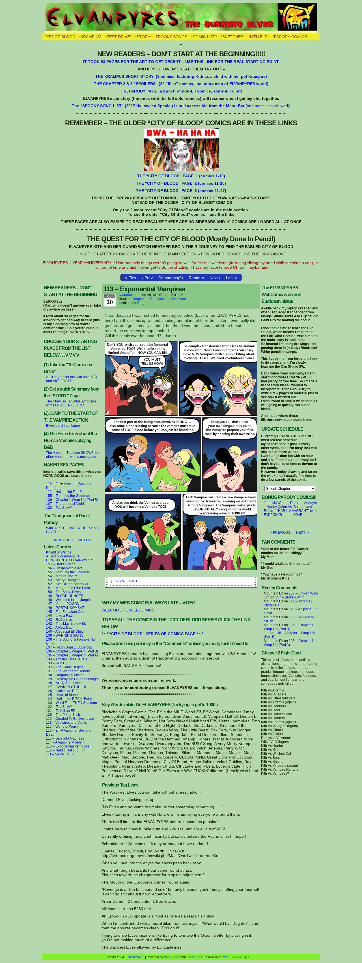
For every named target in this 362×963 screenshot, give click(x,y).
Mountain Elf (131, 295)
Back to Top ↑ (239, 957)
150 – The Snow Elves (63, 592)
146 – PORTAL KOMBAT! (65, 608)
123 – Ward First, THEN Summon (71, 703)
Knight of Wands (58, 552)
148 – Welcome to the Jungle (68, 600)
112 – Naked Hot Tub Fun (65, 492)
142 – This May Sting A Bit (66, 624)
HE (142, 176)
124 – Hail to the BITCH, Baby (69, 699)
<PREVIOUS (63, 540)
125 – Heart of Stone (62, 695)
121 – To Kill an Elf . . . (63, 711)
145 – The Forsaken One (65, 612)
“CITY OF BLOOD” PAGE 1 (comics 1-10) (185, 176)
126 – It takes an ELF (62, 691)
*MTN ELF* (259, 37)
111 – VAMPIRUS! (60, 754)
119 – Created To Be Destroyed (70, 719)
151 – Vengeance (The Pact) (68, 588)
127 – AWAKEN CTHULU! (66, 687)
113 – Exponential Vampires (67, 746)
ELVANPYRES (181, 18)
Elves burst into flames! (63, 426)
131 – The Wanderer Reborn (68, 671)
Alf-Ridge (139, 303)
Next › (215, 277)
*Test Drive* (118, 37)
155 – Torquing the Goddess (68, 496)
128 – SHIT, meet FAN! (63, 683)
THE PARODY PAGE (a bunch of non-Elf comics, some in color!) (181, 91)
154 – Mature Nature (62, 576)
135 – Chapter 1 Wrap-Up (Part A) (72, 655)
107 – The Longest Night (65, 504)
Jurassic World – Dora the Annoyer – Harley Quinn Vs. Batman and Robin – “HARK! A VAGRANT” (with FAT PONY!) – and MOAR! (290, 509)
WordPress (172, 957)
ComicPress (195, 957)
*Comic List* (204, 37)
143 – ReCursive (59, 620)
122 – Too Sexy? (59, 508)
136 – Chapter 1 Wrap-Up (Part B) (72, 500)
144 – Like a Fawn (60, 616)
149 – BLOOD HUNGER (64, 596)
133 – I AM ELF (57, 663)
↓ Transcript (124, 580)
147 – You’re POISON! (63, 604)
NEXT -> (84, 540)
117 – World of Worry (62, 727)
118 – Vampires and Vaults (66, 723)
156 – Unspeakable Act (64, 568)
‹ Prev (147, 277)
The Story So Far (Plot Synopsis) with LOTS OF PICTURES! (71, 403)
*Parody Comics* (291, 37)
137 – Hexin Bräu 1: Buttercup (69, 647)
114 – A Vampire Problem (65, 742)
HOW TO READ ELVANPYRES (69, 560)
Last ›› (232, 277)
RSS (225, 957)
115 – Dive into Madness (65, 738)
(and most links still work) (181, 106)
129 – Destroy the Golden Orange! (72, 679)
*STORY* (143, 37)
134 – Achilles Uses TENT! (66, 659)
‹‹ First (130, 277)
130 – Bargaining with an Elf (67, 675)
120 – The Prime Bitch (63, 715)
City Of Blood (59, 37)
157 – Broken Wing (61, 564)
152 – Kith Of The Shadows (67, 584)
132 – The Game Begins (64, 667)
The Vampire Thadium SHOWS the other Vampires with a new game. (72, 455)
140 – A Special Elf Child (65, 632)
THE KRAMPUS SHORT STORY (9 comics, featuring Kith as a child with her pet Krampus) (181, 76)
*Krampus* (90, 37)
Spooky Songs (171, 37)
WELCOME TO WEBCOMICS (128, 610)
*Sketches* (233, 37)
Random (196, 277)
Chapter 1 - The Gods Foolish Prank (159, 299)
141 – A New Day (59, 628)
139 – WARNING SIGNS (64, 635)
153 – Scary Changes (62, 580)
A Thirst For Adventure (63, 556)
